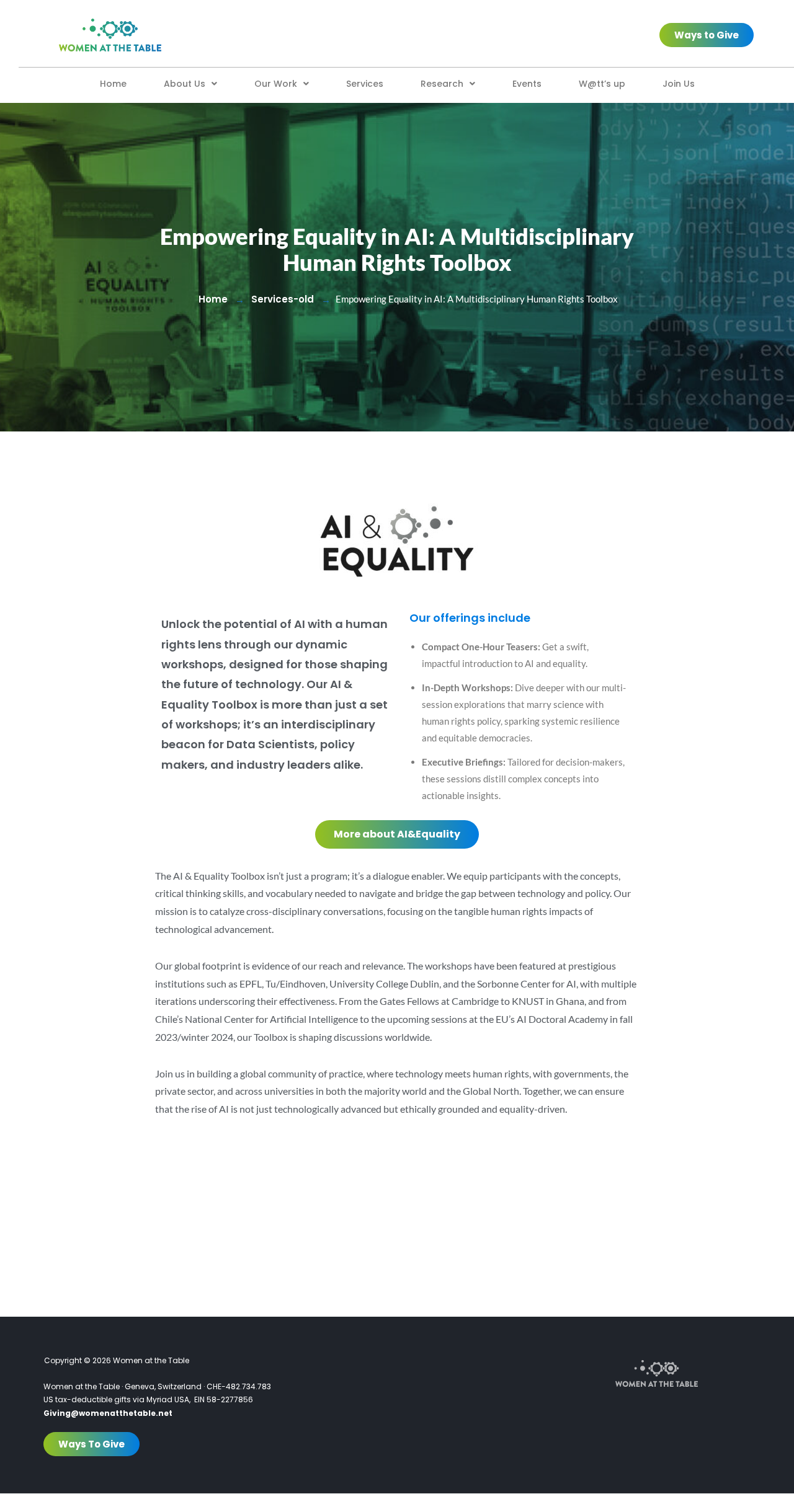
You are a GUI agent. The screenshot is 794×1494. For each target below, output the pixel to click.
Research (442, 83)
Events (527, 83)
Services (364, 83)
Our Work (275, 83)
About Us (184, 83)
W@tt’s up (602, 83)
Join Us (678, 83)
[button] (190, 84)
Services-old (282, 299)
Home (113, 83)
